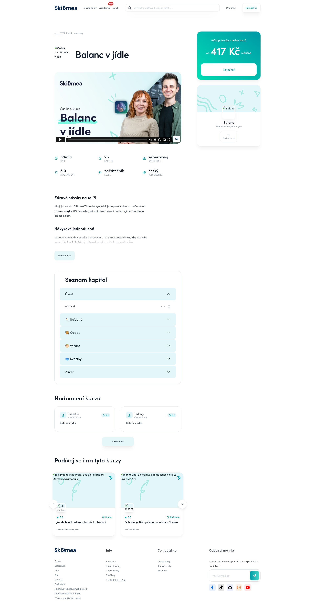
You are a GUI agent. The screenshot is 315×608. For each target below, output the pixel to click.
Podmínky (59, 584)
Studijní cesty (164, 565)
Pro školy (110, 575)
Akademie (163, 570)
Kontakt (58, 579)
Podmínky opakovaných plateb (70, 588)
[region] (118, 504)
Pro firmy (231, 7)
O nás (57, 561)
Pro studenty (112, 570)
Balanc (229, 122)
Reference (59, 565)
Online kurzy (90, 7)
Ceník (115, 7)
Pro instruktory (113, 565)
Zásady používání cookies (67, 597)
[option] (84, 504)
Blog (56, 574)
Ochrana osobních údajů (67, 593)
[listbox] (118, 504)
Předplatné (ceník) (115, 579)
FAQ (56, 570)
